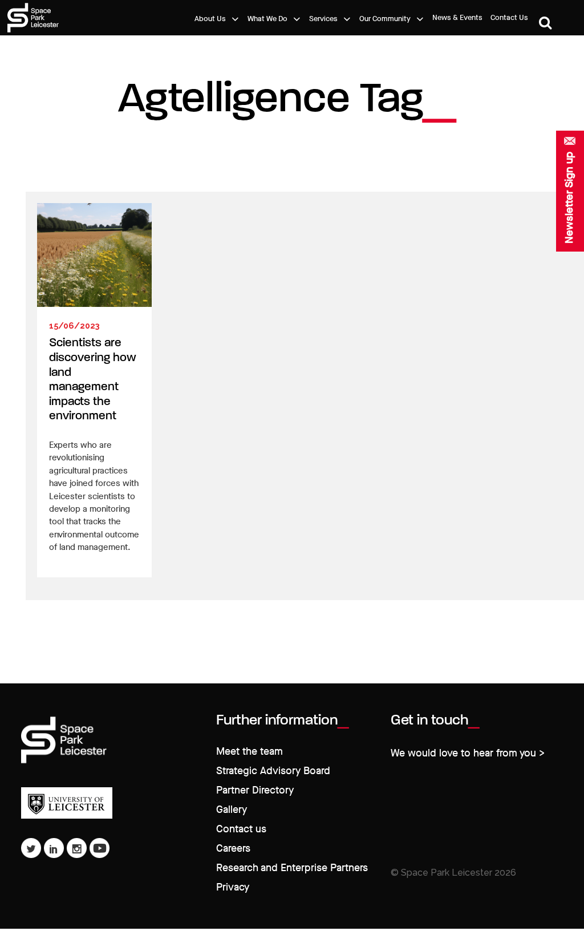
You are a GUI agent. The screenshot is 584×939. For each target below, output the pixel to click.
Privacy (232, 887)
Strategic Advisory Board (273, 771)
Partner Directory (255, 790)
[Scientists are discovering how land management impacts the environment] (94, 255)
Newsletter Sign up (569, 198)
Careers (233, 848)
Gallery (231, 809)
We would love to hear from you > (468, 753)
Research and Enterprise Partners (292, 868)
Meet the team (249, 751)
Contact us (241, 829)
